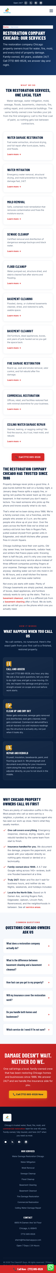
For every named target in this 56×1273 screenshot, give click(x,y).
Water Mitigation (28, 1162)
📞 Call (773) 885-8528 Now (28, 1094)
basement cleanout (13, 598)
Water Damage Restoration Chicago (28, 1156)
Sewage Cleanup (28, 1173)
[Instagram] (26, 3)
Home (6, 27)
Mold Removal (28, 1168)
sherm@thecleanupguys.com (28, 1240)
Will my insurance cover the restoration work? (25, 997)
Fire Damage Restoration (28, 1196)
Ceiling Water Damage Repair (28, 1208)
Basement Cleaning (28, 1185)
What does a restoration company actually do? (23, 946)
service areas (33, 907)
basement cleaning (15, 601)
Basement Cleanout (28, 1191)
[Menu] (51, 10)
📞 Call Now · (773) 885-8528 (28, 1269)
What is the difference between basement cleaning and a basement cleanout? (24, 965)
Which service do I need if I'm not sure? (25, 1029)
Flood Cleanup (28, 1179)
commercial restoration (14, 1128)
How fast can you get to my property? (24, 982)
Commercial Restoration (28, 1202)
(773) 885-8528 (28, 1234)
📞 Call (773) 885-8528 (28, 457)
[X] (31, 3)
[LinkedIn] (41, 3)
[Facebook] (36, 3)
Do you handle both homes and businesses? (21, 1014)
